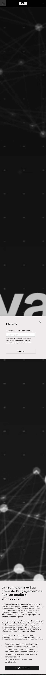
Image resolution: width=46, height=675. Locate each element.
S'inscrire (21, 351)
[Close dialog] (40, 322)
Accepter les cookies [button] (22, 668)
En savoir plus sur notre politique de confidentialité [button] (18, 661)
